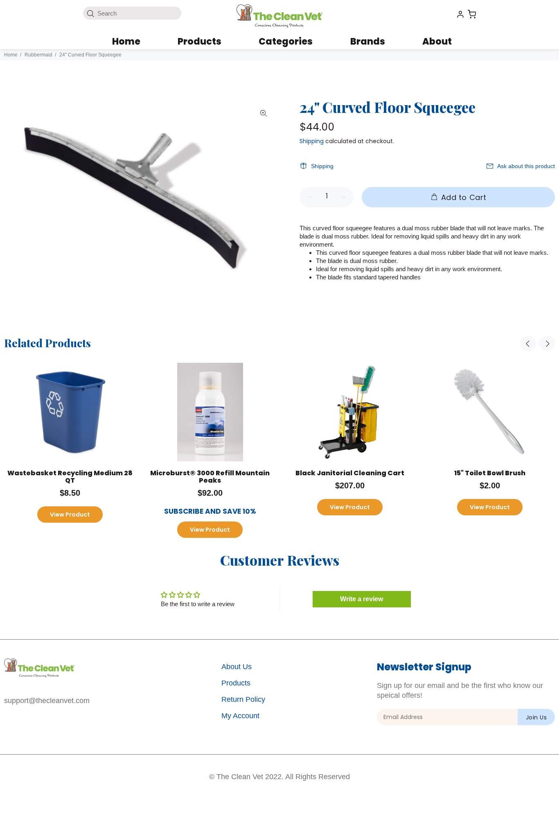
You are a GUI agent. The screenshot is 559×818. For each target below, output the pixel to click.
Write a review (361, 599)
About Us (236, 667)
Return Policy (243, 699)
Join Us (536, 717)
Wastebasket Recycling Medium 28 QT (70, 476)
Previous (528, 343)
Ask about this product (526, 166)
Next (547, 343)
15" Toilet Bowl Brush (489, 473)
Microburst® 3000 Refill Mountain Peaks (210, 476)
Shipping (312, 141)
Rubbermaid (38, 55)
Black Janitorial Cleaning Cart (349, 473)
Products (235, 683)
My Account (240, 716)
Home (11, 55)
